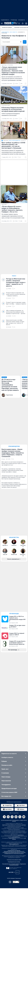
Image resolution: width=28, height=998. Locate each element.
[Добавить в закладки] (25, 83)
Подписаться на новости (9, 753)
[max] (15, 816)
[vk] (8, 816)
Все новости (13, 32)
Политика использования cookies (14, 859)
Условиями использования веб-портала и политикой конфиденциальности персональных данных (14, 853)
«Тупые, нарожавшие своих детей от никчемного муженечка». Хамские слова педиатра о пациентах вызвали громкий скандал (13, 70)
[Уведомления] (22, 23)
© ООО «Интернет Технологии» (14, 878)
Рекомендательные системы (14, 861)
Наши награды (5, 777)
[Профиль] (26, 23)
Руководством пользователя (14, 850)
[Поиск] (19, 23)
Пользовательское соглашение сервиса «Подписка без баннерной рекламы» (14, 864)
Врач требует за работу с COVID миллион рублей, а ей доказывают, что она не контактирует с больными (13, 145)
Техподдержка (6, 784)
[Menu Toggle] (2, 23)
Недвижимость (5, 20)
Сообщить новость (7, 757)
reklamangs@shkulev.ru (14, 844)
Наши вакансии (6, 780)
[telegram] (4, 816)
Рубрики (4, 761)
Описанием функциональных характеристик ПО (14, 851)
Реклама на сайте (6, 765)
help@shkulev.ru (12, 838)
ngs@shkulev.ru (20, 835)
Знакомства (21, 20)
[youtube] (23, 816)
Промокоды (14, 20)
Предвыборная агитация (9, 788)
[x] (19, 816)
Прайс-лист (5, 769)
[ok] (12, 816)
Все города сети (6, 796)
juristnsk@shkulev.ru (16, 837)
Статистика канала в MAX (9, 792)
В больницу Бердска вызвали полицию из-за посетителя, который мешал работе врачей (13, 109)
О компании (5, 773)
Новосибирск (5, 32)
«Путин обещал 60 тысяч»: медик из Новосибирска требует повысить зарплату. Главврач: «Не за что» (12, 209)
